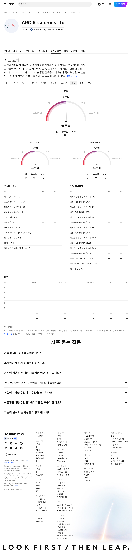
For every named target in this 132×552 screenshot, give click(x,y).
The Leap (61, 461)
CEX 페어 (40, 455)
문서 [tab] (27, 51)
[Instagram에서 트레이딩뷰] (21, 443)
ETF (38, 447)
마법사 (87, 475)
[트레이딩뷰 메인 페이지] (11, 4)
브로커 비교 (62, 458)
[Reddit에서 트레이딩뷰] (21, 448)
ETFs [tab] (82, 51)
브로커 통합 (115, 458)
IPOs (38, 491)
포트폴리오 (40, 499)
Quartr (15, 486)
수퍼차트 (40, 436)
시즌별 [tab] (74, 51)
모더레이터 (88, 450)
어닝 (38, 485)
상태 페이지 (62, 538)
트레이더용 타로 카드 (66, 508)
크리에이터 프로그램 (92, 444)
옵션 (38, 505)
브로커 (60, 455)
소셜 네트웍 (89, 436)
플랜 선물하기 (63, 444)
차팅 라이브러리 (117, 439)
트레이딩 (88, 458)
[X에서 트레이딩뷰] (6, 443)
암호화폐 (40, 452)
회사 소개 (61, 483)
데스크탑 (40, 521)
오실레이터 (9, 186)
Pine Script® (41, 510)
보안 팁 (60, 533)
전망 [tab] (66, 51)
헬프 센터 (61, 491)
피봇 (6, 277)
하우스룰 (88, 447)
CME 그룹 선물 (63, 469)
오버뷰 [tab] (7, 51)
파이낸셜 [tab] (17, 51)
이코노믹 (40, 483)
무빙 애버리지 (76, 186)
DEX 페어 (40, 458)
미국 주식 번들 (63, 475)
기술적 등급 (72, 76)
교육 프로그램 (116, 464)
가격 (59, 439)
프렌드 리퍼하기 (90, 442)
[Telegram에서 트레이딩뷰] (11, 448)
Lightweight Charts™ (119, 442)
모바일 (39, 518)
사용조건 (61, 518)
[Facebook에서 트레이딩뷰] (11, 443)
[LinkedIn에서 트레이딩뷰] (6, 448)
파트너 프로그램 (117, 461)
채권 (38, 450)
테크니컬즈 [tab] (56, 51)
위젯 (112, 436)
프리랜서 (88, 477)
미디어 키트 (62, 497)
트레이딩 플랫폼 (117, 447)
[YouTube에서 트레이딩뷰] (16, 443)
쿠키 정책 (61, 527)
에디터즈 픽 (89, 464)
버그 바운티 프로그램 (66, 535)
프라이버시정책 (63, 524)
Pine (38, 461)
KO (102, 4)
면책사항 (61, 521)
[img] (59, 29)
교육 (86, 461)
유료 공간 (88, 480)
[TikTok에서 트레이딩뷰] (16, 448)
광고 (112, 455)
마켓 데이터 (62, 442)
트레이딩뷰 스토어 (64, 505)
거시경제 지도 (42, 508)
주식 (38, 444)
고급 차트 (114, 444)
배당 (38, 488)
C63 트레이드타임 (64, 510)
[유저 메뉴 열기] (110, 4)
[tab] (7, 83)
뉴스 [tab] (34, 51)
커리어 (60, 494)
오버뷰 (60, 452)
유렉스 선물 (62, 472)
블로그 (60, 488)
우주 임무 (61, 485)
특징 (59, 436)
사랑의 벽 (88, 439)
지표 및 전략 (89, 472)
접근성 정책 (62, 530)
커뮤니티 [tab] (43, 51)
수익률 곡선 (41, 502)
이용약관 (8, 333)
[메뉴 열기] (5, 4)
